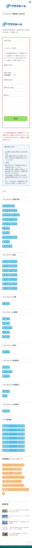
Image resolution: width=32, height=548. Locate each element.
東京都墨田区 (9, 266)
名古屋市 (7, 371)
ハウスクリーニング (13, 477)
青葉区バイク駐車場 (13, 430)
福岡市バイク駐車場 (13, 450)
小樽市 (6, 323)
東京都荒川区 (9, 261)
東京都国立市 (9, 288)
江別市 (6, 332)
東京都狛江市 (9, 279)
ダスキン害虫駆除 (12, 469)
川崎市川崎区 (9, 237)
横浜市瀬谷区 (9, 223)
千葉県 (6, 303)
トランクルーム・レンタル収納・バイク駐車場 (11, 546)
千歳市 (6, 336)
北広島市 (7, 327)
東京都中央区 (9, 270)
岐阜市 (6, 376)
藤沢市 (6, 241)
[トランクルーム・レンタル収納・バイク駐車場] (16, 5)
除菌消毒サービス (12, 481)
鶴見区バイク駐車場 (13, 425)
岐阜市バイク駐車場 (13, 442)
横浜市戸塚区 (9, 219)
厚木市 (6, 232)
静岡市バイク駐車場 (13, 446)
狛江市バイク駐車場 (13, 434)
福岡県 (6, 411)
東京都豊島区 (9, 275)
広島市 (6, 391)
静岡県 (6, 367)
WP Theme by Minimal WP (26, 546)
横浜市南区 (8, 206)
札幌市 (6, 318)
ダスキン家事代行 (12, 473)
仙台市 (6, 352)
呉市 (4, 395)
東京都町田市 (9, 283)
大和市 (6, 228)
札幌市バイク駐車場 (13, 438)
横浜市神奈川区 (11, 215)
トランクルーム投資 (13, 465)
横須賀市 (7, 246)
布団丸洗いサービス (13, 485)
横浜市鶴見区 (9, 210)
